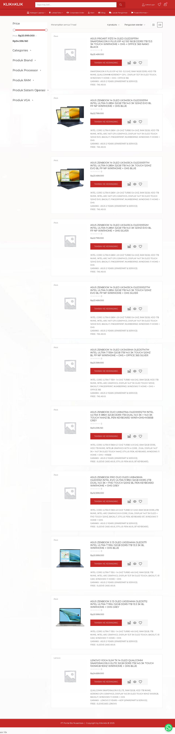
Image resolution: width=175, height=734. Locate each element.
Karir (92, 13)
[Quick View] (134, 63)
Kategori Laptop (37, 13)
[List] (159, 24)
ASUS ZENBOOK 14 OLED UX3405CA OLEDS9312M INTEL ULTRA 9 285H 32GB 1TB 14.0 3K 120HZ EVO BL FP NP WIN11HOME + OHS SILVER (120, 228)
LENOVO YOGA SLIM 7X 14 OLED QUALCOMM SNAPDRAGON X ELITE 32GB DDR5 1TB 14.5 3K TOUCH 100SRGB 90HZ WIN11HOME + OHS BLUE (122, 663)
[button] (165, 4)
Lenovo (57, 658)
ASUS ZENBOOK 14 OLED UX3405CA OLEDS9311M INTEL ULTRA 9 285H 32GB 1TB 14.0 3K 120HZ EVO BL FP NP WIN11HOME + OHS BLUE (120, 103)
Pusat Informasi (140, 13)
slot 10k (3, 732)
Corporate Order (77, 13)
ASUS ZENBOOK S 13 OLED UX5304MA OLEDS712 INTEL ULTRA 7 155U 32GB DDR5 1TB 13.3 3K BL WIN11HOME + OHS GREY (118, 604)
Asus (56, 36)
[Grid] (153, 24)
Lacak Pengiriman (119, 13)
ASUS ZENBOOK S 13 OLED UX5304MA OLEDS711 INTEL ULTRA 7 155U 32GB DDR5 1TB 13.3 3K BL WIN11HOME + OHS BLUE (118, 545)
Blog (103, 13)
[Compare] (129, 63)
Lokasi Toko (57, 13)
